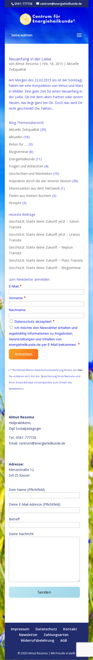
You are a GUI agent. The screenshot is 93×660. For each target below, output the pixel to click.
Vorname (17, 298)
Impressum (20, 629)
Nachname (17, 310)
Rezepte (15, 202)
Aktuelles (16, 137)
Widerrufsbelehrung (37, 640)
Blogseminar (18, 151)
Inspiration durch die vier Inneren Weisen (40, 181)
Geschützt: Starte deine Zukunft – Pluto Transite (46, 260)
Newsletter (28, 634)
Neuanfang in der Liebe (30, 59)
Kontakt (70, 629)
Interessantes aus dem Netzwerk (34, 188)
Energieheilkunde (22, 159)
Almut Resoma (27, 63)
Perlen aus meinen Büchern (30, 195)
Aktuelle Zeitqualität (24, 129)
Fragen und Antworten (26, 166)
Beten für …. (18, 144)
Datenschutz (46, 629)
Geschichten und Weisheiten (30, 173)
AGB (63, 640)
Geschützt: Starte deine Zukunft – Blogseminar (45, 267)
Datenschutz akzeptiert (34, 321)
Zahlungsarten (56, 634)
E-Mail (15, 286)
